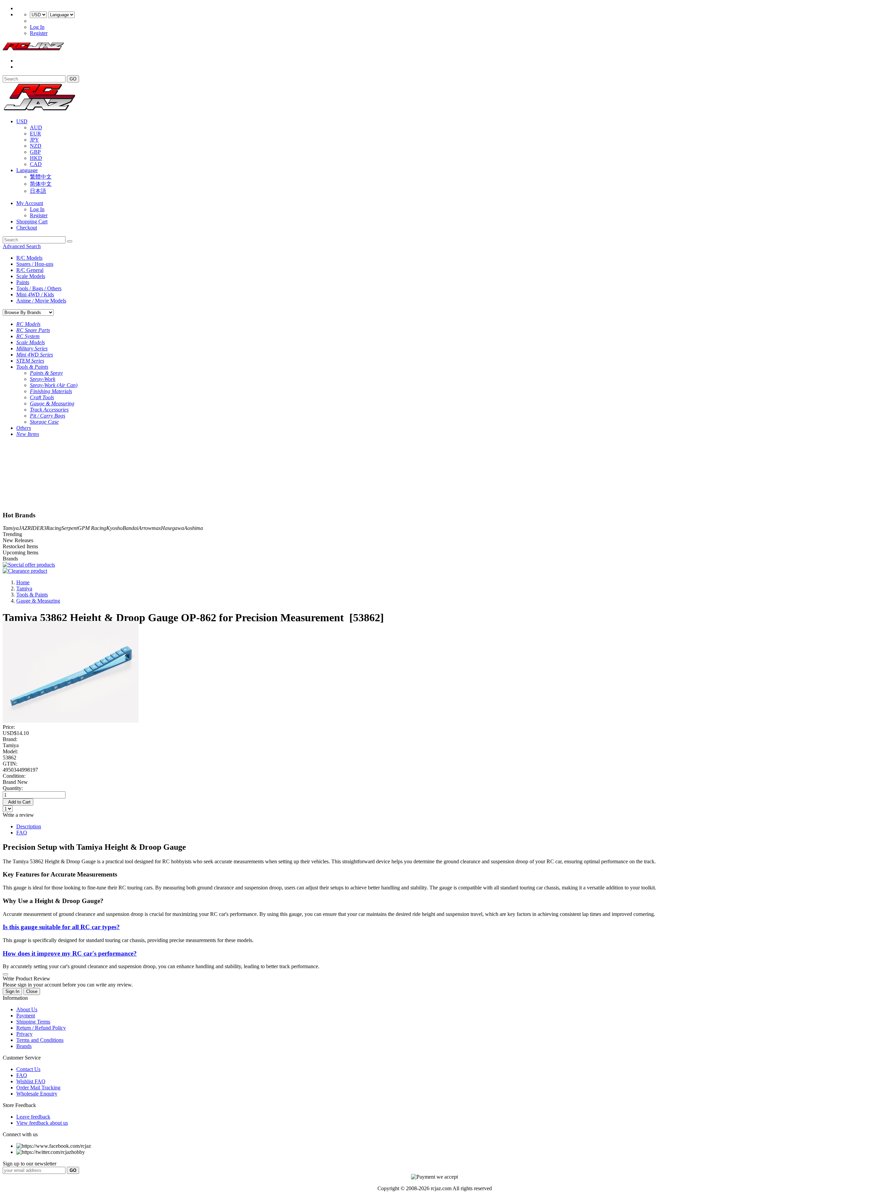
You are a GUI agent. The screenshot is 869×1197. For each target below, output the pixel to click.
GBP (35, 152)
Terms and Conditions (39, 1040)
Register (39, 33)
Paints (22, 282)
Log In (37, 27)
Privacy (24, 1034)
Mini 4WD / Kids (35, 294)
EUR (35, 133)
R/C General (29, 270)
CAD (36, 164)
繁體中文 (41, 177)
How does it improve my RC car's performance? (70, 953)
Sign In (12, 991)
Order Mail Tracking (38, 1087)
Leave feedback (33, 1117)
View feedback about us (42, 1123)
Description (28, 826)
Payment (25, 1015)
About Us (26, 1009)
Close (31, 991)
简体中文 (41, 184)
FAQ (21, 832)
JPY (34, 140)
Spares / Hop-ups (34, 264)
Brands (24, 1046)
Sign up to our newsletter (29, 1163)
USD (21, 121)
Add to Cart (18, 802)
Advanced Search (22, 246)
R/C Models (29, 258)
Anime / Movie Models (41, 300)
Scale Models (30, 276)
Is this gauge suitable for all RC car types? (61, 927)
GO (73, 78)
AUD (36, 127)
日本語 (38, 191)
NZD (35, 146)
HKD (36, 158)
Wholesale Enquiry (36, 1094)
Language (27, 170)
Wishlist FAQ (30, 1081)
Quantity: (13, 788)
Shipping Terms (33, 1022)
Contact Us (28, 1069)
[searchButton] (69, 241)
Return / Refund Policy (41, 1028)
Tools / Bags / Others (38, 288)
